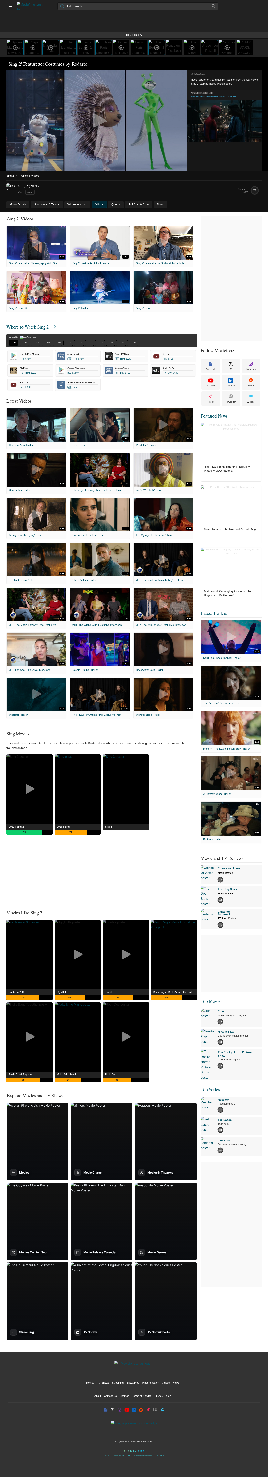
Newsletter (231, 402)
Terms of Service (141, 1395)
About (97, 1395)
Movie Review (225, 873)
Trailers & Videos (29, 175)
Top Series (210, 1089)
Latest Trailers (214, 613)
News (176, 1382)
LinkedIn (231, 385)
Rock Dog (110, 1074)
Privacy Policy (162, 1395)
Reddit (251, 385)
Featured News (214, 416)
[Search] (214, 6)
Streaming (118, 1382)
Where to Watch (27, 327)
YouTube (211, 385)
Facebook (211, 369)
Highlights (134, 35)
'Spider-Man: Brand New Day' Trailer (213, 96)
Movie (30, 192)
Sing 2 (10, 175)
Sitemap (124, 1395)
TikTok (211, 402)
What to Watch (150, 1382)
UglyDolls (62, 992)
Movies (90, 1382)
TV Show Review (227, 918)
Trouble (109, 992)
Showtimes (133, 1382)
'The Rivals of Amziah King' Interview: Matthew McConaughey (227, 468)
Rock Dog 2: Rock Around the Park (173, 992)
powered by (14, 337)
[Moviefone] (32, 6)
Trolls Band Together (20, 1074)
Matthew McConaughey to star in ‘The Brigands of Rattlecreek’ (227, 593)
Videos (166, 1382)
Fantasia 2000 (17, 992)
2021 (21, 191)
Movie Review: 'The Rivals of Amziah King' (230, 529)
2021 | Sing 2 (16, 826)
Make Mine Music (67, 1074)
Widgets (251, 402)
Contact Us (110, 1395)
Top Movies (211, 1001)
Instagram (251, 369)
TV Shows (103, 1382)
